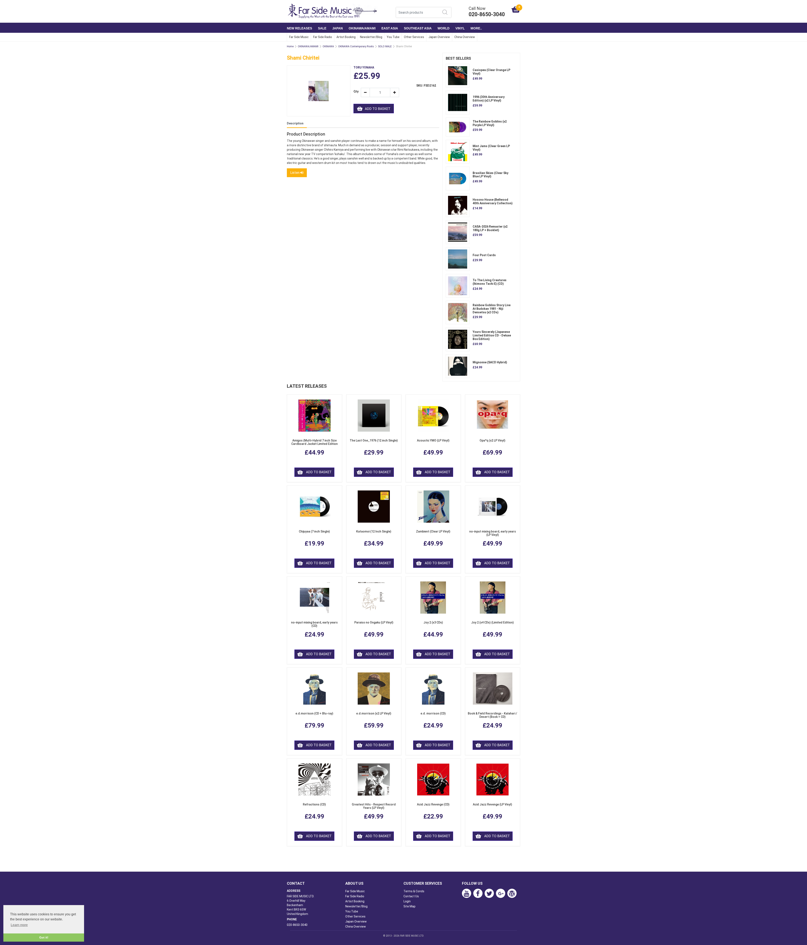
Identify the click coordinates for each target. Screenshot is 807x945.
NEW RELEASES (299, 28)
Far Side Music (299, 37)
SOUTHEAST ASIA (418, 28)
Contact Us (411, 896)
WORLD (444, 28)
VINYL (460, 28)
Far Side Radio (322, 37)
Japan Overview (439, 37)
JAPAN (337, 28)
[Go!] (445, 12)
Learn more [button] (19, 925)
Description (295, 123)
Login (407, 901)
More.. (476, 28)
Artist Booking (346, 37)
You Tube (393, 37)
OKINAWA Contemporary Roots (356, 46)
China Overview (464, 37)
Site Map (409, 906)
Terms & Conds (414, 891)
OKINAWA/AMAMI (362, 28)
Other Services (414, 37)
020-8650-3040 (297, 925)
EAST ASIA (389, 28)
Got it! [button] (43, 937)
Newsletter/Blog (371, 37)
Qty (355, 91)
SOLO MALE (385, 46)
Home (290, 46)
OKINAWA (328, 46)
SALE (322, 28)
